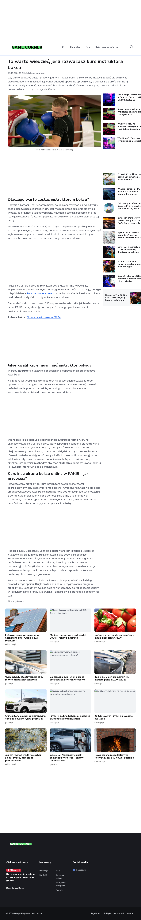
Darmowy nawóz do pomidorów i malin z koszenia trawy (114, 636)
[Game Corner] (27, 47)
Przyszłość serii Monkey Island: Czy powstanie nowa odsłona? (129, 177)
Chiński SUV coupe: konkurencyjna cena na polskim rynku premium (25, 717)
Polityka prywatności (114, 913)
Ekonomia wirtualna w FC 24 (44, 317)
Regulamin (95, 913)
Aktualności (15, 870)
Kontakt (43, 875)
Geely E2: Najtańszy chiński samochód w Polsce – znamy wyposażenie (67, 757)
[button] (131, 47)
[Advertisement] (70, 21)
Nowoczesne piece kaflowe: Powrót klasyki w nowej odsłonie (114, 756)
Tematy (59, 890)
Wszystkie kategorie (61, 884)
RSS (58, 870)
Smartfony (76, 47)
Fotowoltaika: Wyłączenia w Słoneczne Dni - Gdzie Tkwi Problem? (22, 637)
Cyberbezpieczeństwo (106, 47)
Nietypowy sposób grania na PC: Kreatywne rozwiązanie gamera (20, 877)
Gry (64, 47)
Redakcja (43, 870)
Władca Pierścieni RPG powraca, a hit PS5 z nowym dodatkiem (128, 192)
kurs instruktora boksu (40, 293)
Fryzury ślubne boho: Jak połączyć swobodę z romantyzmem (70, 717)
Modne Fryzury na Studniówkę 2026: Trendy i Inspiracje (68, 636)
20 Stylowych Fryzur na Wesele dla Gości (113, 717)
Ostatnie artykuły (60, 876)
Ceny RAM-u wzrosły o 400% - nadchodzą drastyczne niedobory (128, 250)
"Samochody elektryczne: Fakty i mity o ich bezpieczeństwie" (24, 678)
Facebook (81, 870)
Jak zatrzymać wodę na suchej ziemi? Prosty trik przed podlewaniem (23, 757)
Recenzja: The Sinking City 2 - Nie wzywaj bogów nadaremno (116, 297)
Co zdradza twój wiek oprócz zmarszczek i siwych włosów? (67, 678)
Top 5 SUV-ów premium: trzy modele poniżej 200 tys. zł (111, 678)
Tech (88, 47)
